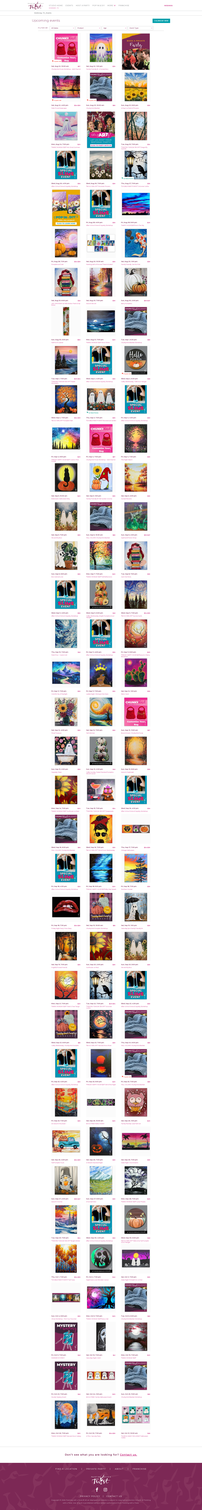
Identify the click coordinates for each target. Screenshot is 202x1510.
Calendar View (161, 21)
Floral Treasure (56, 733)
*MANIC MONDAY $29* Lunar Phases (133, 1202)
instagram (105, 1490)
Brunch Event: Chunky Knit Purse (132, 733)
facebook (97, 1490)
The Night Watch (126, 460)
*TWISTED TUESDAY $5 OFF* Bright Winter (65, 1241)
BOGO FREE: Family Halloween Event (98, 1397)
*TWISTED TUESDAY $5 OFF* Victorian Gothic (99, 1007)
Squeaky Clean (56, 772)
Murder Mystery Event (58, 1397)
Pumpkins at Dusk (57, 264)
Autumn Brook (91, 303)
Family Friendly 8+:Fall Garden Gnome (99, 499)
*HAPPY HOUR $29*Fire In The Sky (132, 225)
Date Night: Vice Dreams (129, 1162)
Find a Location (66, 1469)
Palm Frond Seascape (59, 108)
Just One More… (126, 577)
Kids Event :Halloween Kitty (60, 499)
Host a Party (83, 6)
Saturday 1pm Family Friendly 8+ (132, 928)
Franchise (123, 6)
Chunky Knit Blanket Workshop (131, 342)
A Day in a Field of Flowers (130, 108)
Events (69, 6)
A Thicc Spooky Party (93, 1436)
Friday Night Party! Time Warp (61, 928)
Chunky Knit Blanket (93, 108)
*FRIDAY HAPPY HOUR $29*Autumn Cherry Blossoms (135, 655)
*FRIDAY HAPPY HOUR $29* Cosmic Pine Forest (65, 460)
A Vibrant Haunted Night (94, 1162)
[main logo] (35, 2)
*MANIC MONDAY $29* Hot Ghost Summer (65, 147)
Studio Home (56, 6)
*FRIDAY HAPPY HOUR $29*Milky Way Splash (101, 889)
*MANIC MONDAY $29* (128, 1358)
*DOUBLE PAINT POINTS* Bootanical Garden (101, 420)
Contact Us (114, 1496)
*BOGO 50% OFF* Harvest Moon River (99, 1045)
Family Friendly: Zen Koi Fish (130, 264)
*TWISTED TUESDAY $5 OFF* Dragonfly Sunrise (134, 148)
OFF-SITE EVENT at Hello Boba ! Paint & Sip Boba (65, 304)
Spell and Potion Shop (128, 538)
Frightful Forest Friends (59, 967)
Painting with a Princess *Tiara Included (99, 264)
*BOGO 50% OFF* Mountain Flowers (98, 186)
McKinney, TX (54, 8)
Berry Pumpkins (126, 303)
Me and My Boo (56, 538)
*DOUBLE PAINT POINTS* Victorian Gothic (135, 186)
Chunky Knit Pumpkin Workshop (97, 928)
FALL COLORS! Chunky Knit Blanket (98, 538)
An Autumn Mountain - (58, 1123)
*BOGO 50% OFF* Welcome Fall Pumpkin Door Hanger (135, 1241)
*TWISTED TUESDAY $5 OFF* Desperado (100, 811)
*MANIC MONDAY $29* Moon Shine (98, 342)
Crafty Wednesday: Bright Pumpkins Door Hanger (100, 616)
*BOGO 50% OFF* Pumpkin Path (62, 420)
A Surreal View (91, 1202)
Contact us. (128, 1454)
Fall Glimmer (90, 733)
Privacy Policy (90, 1496)
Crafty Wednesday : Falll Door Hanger (134, 381)
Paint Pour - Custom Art (59, 655)
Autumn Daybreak (127, 772)
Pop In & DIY (98, 6)
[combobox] (62, 28)
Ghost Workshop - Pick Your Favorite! (63, 1319)
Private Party (96, 1469)
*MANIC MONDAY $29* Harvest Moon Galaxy (66, 1436)
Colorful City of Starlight (59, 694)
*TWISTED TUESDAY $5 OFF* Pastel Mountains (63, 382)
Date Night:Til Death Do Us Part (131, 1280)
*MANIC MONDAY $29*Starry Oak (97, 1319)
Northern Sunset (126, 889)
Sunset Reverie (126, 499)
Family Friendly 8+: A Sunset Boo (97, 69)
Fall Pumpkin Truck (57, 1162)
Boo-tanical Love (57, 577)
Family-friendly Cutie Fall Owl (131, 1123)
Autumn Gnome (56, 1202)
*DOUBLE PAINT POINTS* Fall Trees (63, 1280)
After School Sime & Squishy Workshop (64, 186)
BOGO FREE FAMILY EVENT (95, 1123)
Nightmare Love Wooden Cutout (97, 1280)
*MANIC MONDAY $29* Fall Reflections (99, 577)
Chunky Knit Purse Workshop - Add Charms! (66, 69)
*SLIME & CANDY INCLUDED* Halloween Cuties (134, 1436)
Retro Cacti (125, 694)
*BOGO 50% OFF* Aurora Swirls (131, 616)
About (119, 1469)
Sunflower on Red (92, 967)
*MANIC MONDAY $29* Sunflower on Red (65, 811)
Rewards (168, 6)
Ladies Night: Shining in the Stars (97, 694)
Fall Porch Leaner (57, 342)
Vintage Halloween (127, 850)
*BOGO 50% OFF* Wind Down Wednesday (100, 850)
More (110, 6)
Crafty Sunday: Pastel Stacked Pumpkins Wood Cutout (100, 773)
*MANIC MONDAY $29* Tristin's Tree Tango (65, 1006)
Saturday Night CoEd (93, 1358)
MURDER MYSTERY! (58, 1358)
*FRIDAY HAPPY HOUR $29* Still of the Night (101, 1084)
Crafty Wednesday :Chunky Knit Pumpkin (65, 1045)
